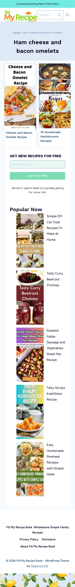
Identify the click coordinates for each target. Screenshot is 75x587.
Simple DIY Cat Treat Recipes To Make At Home (54, 228)
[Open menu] (67, 15)
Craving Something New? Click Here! (37, 3)
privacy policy (54, 188)
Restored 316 (39, 566)
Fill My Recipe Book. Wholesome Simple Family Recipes (37, 529)
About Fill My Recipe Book (37, 546)
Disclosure (49, 539)
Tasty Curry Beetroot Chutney (55, 279)
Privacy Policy (28, 539)
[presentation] (20, 96)
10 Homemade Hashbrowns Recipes (50, 136)
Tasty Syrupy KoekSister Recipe (56, 393)
